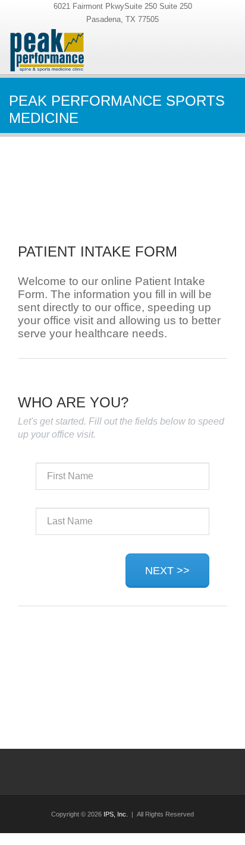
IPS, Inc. (115, 814)
